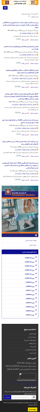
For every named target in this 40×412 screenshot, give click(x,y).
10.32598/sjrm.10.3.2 (28, 54)
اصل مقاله (22, 39)
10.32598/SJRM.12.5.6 (28, 33)
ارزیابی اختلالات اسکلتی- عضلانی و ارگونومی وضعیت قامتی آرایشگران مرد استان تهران (22, 71)
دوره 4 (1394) (30, 302)
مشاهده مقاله (34, 39)
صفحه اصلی (32, 333)
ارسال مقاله (32, 343)
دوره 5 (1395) (30, 298)
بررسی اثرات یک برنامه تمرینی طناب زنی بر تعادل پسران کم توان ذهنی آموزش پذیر (20, 143)
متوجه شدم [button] (32, 409)
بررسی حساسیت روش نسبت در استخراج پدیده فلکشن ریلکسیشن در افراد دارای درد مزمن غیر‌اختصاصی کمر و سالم (20, 25)
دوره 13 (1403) (29, 265)
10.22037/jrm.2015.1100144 (25, 173)
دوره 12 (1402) (29, 270)
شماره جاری (33, 244)
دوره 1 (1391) (30, 314)
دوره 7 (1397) (30, 290)
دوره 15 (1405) (29, 257)
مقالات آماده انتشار (31, 240)
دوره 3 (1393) (30, 306)
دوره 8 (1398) (30, 286)
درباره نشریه (32, 336)
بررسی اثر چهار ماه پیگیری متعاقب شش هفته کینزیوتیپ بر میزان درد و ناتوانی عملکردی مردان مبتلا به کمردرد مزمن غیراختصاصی (20, 165)
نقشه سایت (32, 352)
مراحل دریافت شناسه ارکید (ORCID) (24, 366)
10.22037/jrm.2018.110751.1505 (24, 104)
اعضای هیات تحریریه (30, 340)
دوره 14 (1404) (29, 261)
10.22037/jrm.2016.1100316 (25, 149)
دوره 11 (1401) (29, 274)
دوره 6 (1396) (30, 294)
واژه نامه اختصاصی (30, 349)
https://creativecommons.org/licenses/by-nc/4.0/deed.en (21, 383)
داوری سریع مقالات (30, 362)
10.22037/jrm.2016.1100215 (25, 128)
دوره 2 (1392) (30, 310)
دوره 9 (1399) (30, 282)
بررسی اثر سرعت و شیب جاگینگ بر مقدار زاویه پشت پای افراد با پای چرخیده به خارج (20, 121)
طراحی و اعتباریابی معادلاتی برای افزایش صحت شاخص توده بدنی (21, 48)
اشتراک (7, 397)
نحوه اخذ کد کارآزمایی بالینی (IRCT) (25, 369)
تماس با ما (33, 346)
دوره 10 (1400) (29, 278)
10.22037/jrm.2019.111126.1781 (24, 78)
